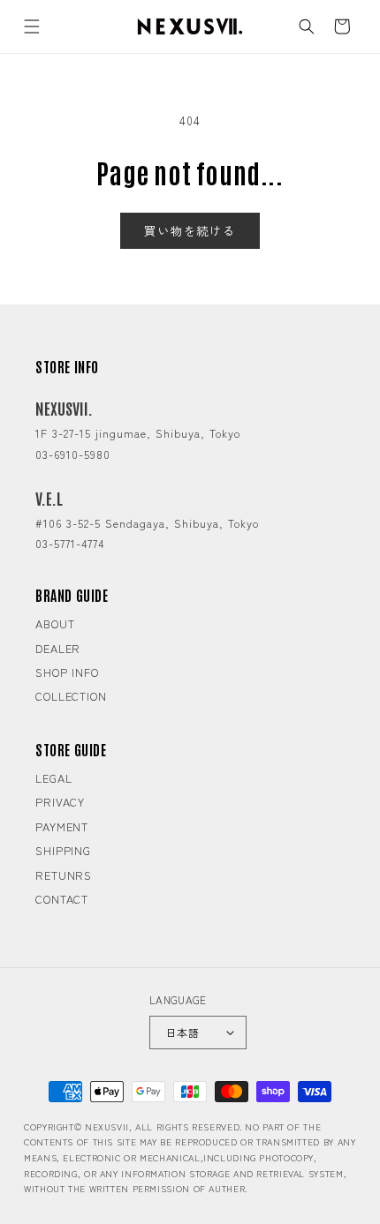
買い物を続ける (190, 230)
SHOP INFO (67, 672)
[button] (31, 26)
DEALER (57, 648)
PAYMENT (61, 826)
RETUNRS (63, 875)
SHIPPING (63, 850)
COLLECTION (71, 695)
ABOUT (55, 623)
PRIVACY (60, 801)
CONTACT (61, 898)
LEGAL (53, 778)
